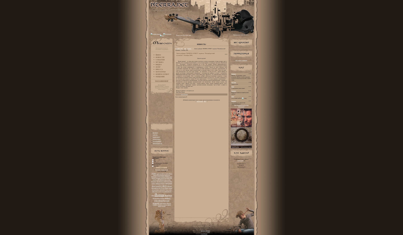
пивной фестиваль (165, 178)
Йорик (159, 194)
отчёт (164, 181)
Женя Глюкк (155, 186)
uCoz (208, 232)
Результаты (157, 169)
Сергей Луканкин (156, 178)
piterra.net (158, 183)
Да (154, 159)
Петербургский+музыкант (164, 205)
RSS (190, 35)
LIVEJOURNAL (157, 139)
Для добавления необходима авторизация (241, 105)
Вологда (169, 203)
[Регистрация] (167, 34)
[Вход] (162, 35)
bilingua (162, 198)
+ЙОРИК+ (153, 173)
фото (164, 185)
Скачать (161, 181)
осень (162, 191)
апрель (159, 198)
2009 (161, 203)
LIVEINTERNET (157, 141)
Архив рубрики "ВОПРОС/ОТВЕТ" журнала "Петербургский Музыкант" (162, 86)
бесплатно (153, 181)
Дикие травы (168, 190)
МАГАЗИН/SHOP (161, 81)
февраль (154, 190)
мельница (162, 190)
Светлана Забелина (205, 231)
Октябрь (189, 48)
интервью (168, 183)
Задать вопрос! (162, 89)
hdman (165, 180)
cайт (158, 180)
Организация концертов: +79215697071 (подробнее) (161, 48)
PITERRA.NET (179, 48)
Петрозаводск (154, 176)
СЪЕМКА (155, 205)
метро (159, 206)
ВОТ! (160, 186)
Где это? (156, 166)
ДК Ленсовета (168, 176)
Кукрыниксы (162, 176)
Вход (205, 101)
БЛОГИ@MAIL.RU (157, 143)
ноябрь (169, 180)
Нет (155, 161)
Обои (152, 195)
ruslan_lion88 (240, 160)
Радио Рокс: (169, 181)
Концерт (168, 195)
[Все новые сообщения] (241, 60)
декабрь (153, 183)
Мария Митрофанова (158, 175)
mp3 (158, 181)
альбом (167, 173)
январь (158, 190)
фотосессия (158, 191)
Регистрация (200, 101)
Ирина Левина (168, 188)
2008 (171, 178)
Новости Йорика (184, 94)
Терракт (163, 206)
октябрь (155, 180)
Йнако (170, 173)
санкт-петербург (161, 173)
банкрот (164, 203)
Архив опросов (164, 169)
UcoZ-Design (204, 233)
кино (153, 191)
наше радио (167, 175)
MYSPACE (155, 133)
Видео (162, 188)
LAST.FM (155, 135)
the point (158, 188)
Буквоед (163, 183)
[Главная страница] (156, 34)
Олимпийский (167, 191)
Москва (155, 198)
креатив (162, 180)
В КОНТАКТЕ (156, 137)
